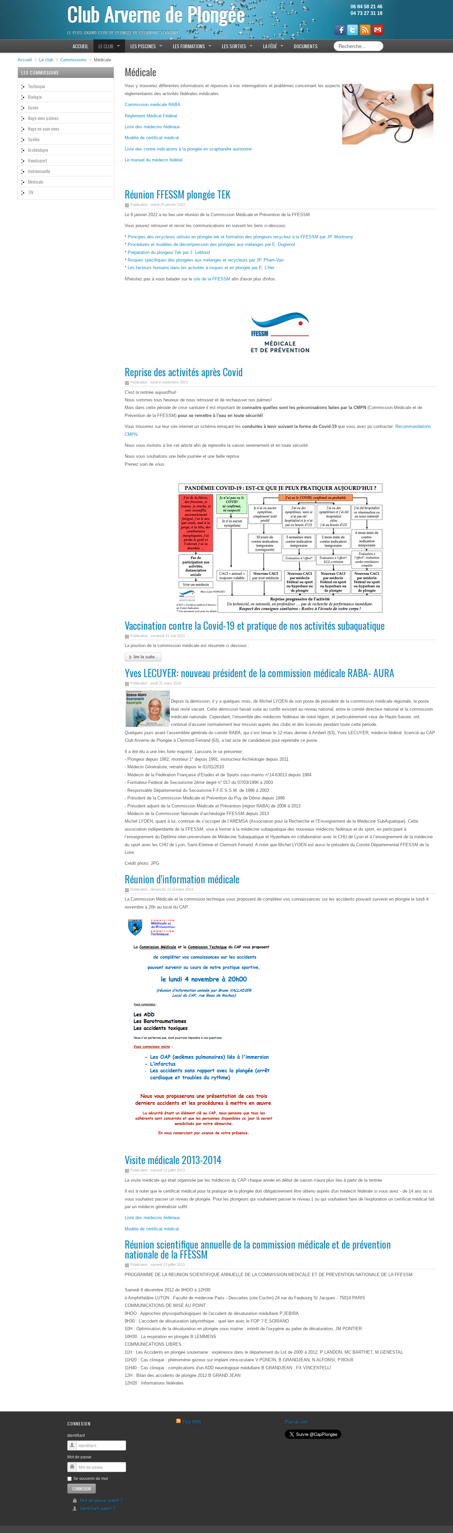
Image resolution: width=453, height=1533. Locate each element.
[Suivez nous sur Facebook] (340, 30)
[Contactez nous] (377, 30)
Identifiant (76, 1435)
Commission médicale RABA (152, 104)
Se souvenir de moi (90, 1478)
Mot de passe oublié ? (101, 1500)
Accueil (25, 59)
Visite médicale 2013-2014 (173, 1159)
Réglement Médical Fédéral (151, 115)
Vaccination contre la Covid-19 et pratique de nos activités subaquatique (255, 625)
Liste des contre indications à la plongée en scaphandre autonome (188, 149)
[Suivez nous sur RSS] (365, 30)
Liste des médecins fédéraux (152, 126)
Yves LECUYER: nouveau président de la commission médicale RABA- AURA (259, 672)
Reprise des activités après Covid (184, 371)
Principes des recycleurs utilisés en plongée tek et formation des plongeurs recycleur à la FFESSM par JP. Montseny (240, 236)
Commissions (73, 59)
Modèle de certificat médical (152, 137)
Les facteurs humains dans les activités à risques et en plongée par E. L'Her (201, 267)
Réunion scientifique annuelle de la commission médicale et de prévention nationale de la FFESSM (258, 1249)
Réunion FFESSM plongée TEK (177, 194)
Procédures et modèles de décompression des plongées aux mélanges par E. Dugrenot (210, 244)
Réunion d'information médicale (182, 878)
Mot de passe (79, 1457)
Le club (46, 59)
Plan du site (296, 1422)
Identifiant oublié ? (97, 1508)
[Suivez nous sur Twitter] (352, 30)
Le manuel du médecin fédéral (153, 159)
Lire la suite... (145, 656)
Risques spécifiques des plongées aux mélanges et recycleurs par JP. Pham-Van (206, 260)
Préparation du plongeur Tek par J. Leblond (169, 252)
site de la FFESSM (211, 278)
